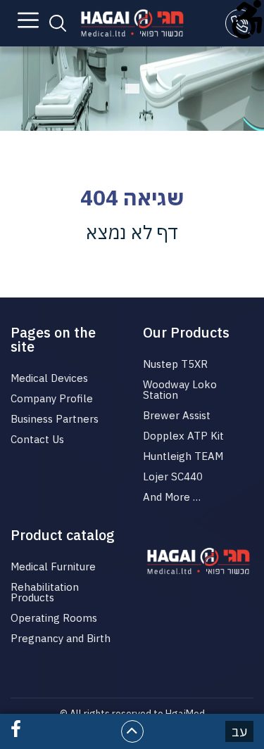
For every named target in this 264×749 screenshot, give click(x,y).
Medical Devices (49, 378)
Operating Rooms (54, 618)
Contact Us (37, 439)
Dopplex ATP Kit (183, 435)
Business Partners (55, 418)
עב (239, 732)
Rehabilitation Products (45, 592)
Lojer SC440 (173, 476)
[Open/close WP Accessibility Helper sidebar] (247, 17)
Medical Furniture (53, 566)
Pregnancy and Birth (61, 638)
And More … (172, 497)
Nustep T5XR (175, 364)
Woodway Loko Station (180, 390)
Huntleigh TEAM (183, 456)
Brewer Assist (176, 415)
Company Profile (52, 398)
